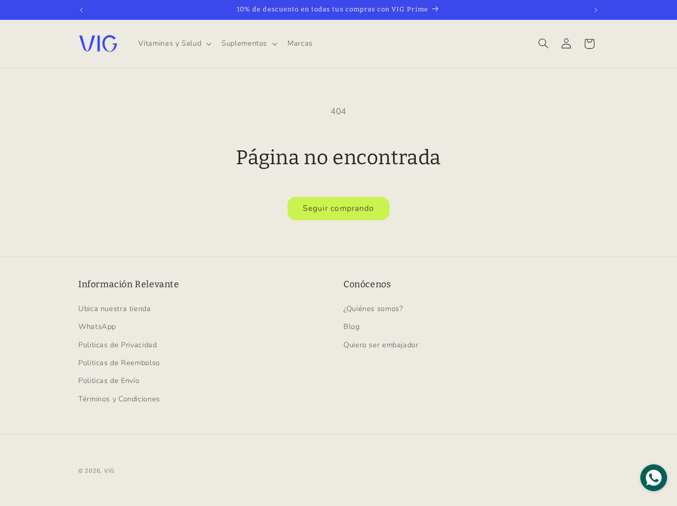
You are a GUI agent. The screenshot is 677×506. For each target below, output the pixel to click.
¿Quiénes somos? (372, 309)
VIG (109, 471)
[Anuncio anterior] (81, 10)
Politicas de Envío (108, 380)
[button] (174, 44)
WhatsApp (97, 326)
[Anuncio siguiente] (596, 10)
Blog (351, 326)
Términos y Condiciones (119, 399)
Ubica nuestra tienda (114, 309)
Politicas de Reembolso (119, 363)
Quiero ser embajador (381, 345)
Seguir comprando (338, 208)
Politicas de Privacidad (117, 345)
